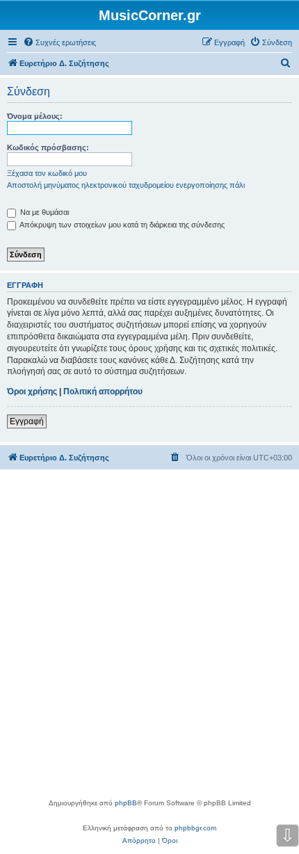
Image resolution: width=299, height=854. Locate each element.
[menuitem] (59, 42)
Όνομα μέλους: (35, 116)
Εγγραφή (27, 421)
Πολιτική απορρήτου (103, 391)
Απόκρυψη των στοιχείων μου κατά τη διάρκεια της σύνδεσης (121, 224)
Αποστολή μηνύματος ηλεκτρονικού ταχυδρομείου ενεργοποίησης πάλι (126, 185)
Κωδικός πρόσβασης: (48, 147)
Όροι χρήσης (32, 391)
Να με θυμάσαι (43, 212)
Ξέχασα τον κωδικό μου (47, 173)
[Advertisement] (149, 640)
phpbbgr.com (195, 828)
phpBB (126, 803)
